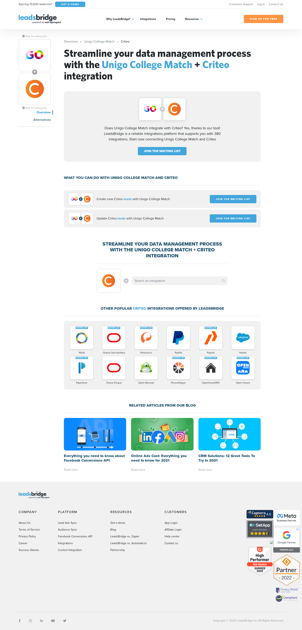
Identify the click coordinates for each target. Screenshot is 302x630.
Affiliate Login (173, 529)
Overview (44, 112)
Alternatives (42, 119)
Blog (113, 529)
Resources (192, 19)
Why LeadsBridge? (118, 19)
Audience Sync (67, 529)
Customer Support (241, 4)
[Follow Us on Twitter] (64, 620)
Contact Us (276, 4)
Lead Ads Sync (67, 523)
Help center (172, 536)
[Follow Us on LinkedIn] (41, 620)
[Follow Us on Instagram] (30, 620)
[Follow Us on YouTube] (53, 620)
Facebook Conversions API (75, 536)
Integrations (148, 19)
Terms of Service (29, 529)
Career (23, 543)
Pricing (170, 19)
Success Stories (29, 550)
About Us (25, 523)
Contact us (171, 543)
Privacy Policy (27, 536)
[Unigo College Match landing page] (35, 55)
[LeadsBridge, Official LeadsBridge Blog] (40, 18)
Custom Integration (70, 550)
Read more (71, 470)
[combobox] (180, 280)
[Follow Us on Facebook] (20, 620)
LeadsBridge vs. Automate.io (128, 543)
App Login (171, 523)
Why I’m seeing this (36, 36)
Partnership (117, 550)
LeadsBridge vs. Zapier (124, 536)
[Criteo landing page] (35, 89)
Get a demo (117, 523)
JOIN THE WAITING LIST (162, 151)
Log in (261, 4)
